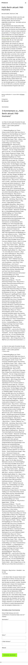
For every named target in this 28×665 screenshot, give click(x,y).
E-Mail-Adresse (6, 641)
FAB (2, 101)
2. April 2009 (5, 573)
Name (4, 635)
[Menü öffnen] (25, 3)
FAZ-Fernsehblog (6, 38)
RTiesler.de (5, 2)
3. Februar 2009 (5, 127)
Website (4, 647)
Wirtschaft (6, 101)
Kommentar (5, 619)
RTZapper (22, 94)
